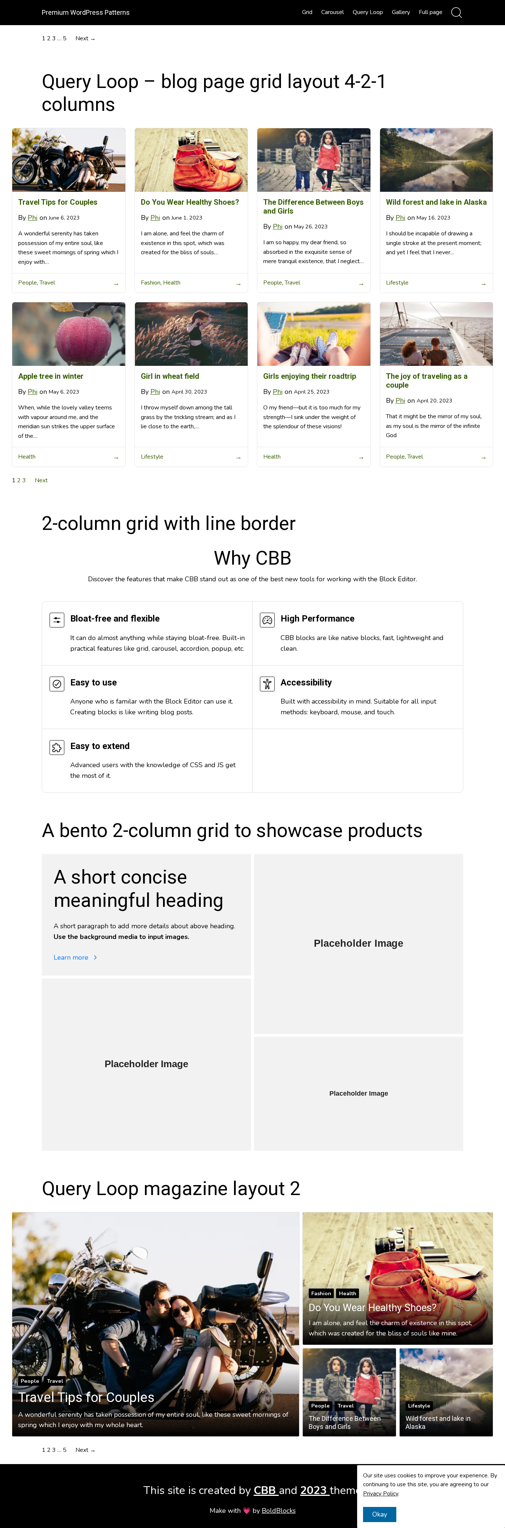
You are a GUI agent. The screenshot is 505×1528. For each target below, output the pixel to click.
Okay (379, 1514)
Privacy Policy (380, 1493)
